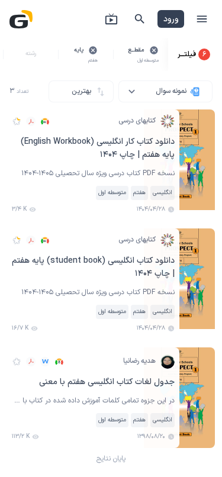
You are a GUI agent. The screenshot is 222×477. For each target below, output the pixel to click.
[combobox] (165, 91)
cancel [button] (154, 50)
